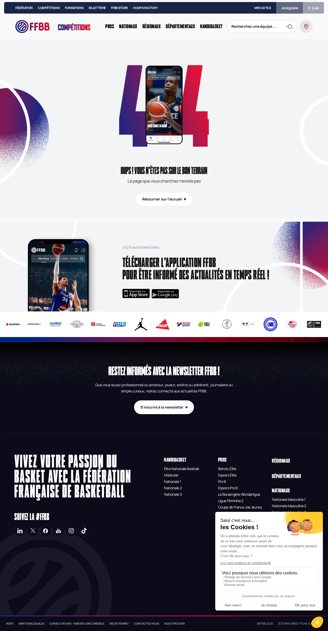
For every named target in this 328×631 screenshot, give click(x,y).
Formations (74, 8)
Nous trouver (174, 623)
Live (315, 7)
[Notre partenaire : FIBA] (314, 324)
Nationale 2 (173, 487)
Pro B (222, 481)
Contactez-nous (146, 623)
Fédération (24, 8)
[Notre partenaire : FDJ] (117, 324)
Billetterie (97, 8)
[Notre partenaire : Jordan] (138, 324)
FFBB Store (119, 8)
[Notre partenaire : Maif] (160, 324)
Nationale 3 (173, 494)
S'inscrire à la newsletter (161, 407)
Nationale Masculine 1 (288, 499)
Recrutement (119, 623)
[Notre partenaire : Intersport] (181, 324)
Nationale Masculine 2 (289, 505)
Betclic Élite (227, 468)
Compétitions (49, 8)
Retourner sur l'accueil (162, 199)
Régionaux (281, 461)
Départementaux (286, 476)
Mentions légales (31, 623)
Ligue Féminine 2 (230, 500)
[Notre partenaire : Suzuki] (10, 324)
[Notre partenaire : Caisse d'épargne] (95, 324)
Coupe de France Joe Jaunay (240, 507)
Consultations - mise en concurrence (76, 623)
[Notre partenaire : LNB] (270, 324)
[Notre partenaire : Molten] (53, 324)
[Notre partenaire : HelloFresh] (202, 324)
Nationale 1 (172, 481)
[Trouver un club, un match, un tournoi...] (306, 26)
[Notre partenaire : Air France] (31, 324)
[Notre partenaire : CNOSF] (227, 324)
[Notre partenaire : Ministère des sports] (249, 324)
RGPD (10, 623)
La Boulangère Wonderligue (239, 494)
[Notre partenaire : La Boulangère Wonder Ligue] (292, 324)
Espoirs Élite (227, 475)
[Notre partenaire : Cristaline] (74, 324)
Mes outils (262, 8)
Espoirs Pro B (228, 487)
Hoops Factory (145, 8)
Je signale (289, 7)
